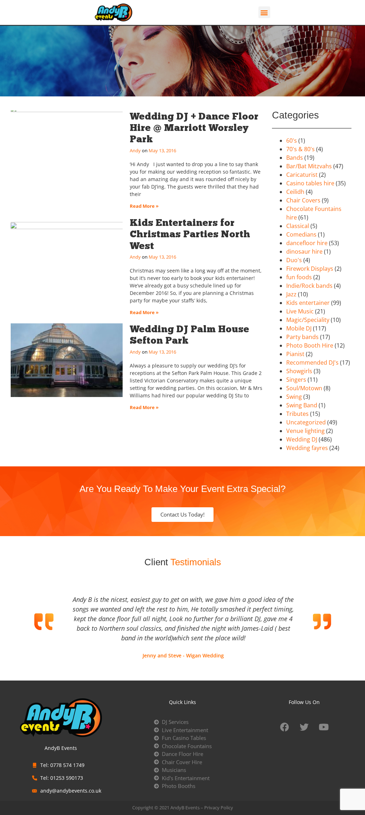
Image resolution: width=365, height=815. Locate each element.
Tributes (297, 414)
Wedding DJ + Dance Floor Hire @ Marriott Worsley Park (194, 127)
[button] (264, 12)
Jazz (291, 294)
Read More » (144, 206)
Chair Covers (303, 200)
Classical (297, 226)
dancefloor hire (307, 243)
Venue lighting (305, 431)
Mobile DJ (299, 328)
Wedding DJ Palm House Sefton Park (189, 334)
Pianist (295, 354)
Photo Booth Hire (309, 345)
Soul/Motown (304, 388)
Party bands (302, 337)
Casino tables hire (310, 183)
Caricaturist (302, 175)
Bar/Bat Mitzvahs (309, 166)
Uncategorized (306, 422)
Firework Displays (309, 268)
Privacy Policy (218, 807)
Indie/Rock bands (309, 286)
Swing (294, 397)
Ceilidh (295, 192)
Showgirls (299, 371)
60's (291, 140)
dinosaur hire (304, 251)
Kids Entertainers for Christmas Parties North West (190, 234)
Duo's (294, 260)
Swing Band (301, 405)
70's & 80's (300, 149)
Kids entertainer (308, 303)
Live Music (300, 311)
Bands (294, 158)
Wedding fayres (307, 448)
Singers (296, 379)
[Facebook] (284, 727)
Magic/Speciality (307, 320)
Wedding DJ (301, 439)
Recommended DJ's (312, 362)
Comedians (301, 234)
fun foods (299, 277)
